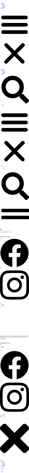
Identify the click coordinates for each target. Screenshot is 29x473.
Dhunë (3, 5)
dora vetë (2, 3)
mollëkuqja (2, 461)
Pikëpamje (2, 466)
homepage (5, 232)
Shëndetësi (4, 72)
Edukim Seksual (3, 4)
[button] (14, 39)
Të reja (2, 8)
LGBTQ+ (4, 463)
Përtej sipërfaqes (3, 6)
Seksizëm (4, 7)
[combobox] (3, 416)
